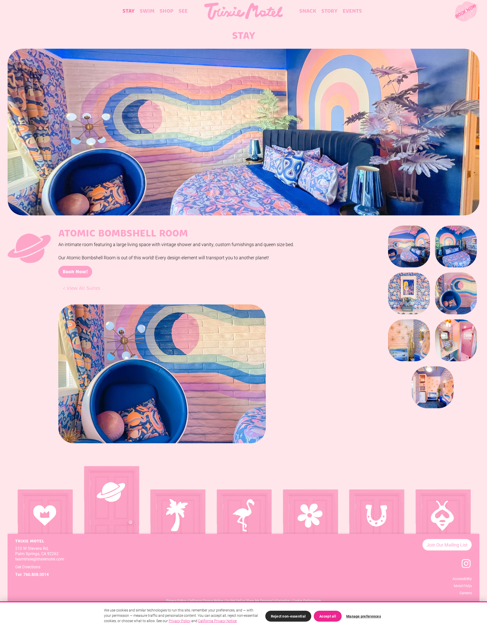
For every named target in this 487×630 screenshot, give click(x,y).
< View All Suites (81, 288)
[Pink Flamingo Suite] (243, 523)
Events (352, 11)
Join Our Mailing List (447, 545)
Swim (147, 11)
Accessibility (462, 578)
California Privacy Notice (205, 600)
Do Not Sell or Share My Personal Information (257, 600)
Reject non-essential (288, 616)
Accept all (327, 616)
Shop (166, 11)
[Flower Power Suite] (310, 523)
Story (329, 11)
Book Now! (75, 272)
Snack (307, 11)
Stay (129, 11)
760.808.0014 (36, 574)
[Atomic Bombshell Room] (111, 500)
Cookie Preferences (306, 600)
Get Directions (27, 566)
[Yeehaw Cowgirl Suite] (376, 523)
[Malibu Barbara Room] (177, 523)
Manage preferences (363, 616)
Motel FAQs (463, 585)
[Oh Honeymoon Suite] (442, 523)
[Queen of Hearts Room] (44, 523)
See (183, 11)
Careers (466, 592)
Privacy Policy (176, 600)
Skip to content (23, 23)
